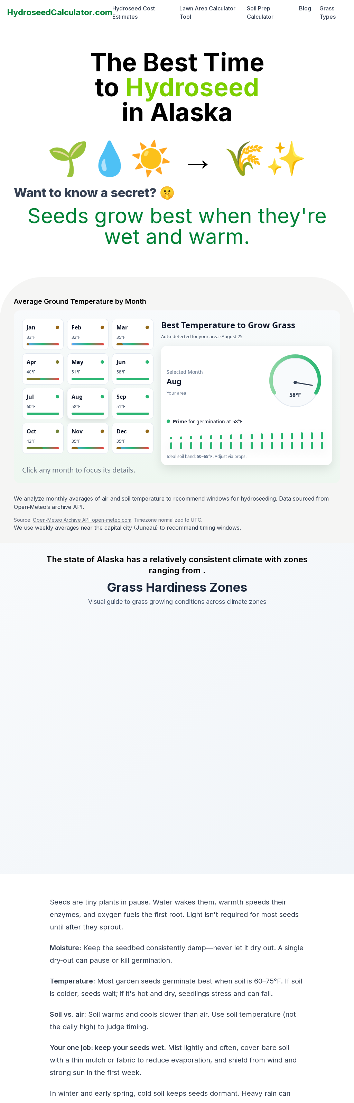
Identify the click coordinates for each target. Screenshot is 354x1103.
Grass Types (327, 12)
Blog (305, 8)
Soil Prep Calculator (260, 12)
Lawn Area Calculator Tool (207, 12)
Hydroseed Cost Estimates (133, 12)
